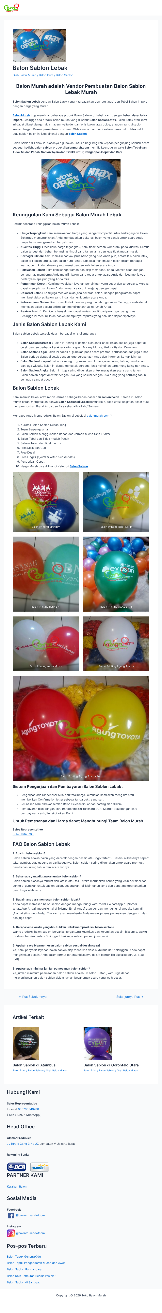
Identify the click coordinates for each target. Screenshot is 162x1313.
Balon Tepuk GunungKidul (24, 1256)
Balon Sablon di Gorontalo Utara (111, 1065)
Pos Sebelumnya (33, 996)
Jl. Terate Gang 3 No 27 (22, 1144)
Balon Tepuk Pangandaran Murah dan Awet (36, 1263)
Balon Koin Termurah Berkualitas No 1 (32, 1276)
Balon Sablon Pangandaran (25, 1269)
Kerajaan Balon (17, 1186)
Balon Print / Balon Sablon (56, 75)
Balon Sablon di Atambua (34, 1065)
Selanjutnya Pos (129, 996)
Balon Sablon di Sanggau (23, 1282)
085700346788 (23, 834)
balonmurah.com (98, 415)
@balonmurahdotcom (30, 1215)
